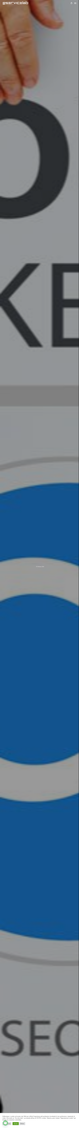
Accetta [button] (16, 1123)
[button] (75, 3)
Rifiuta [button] (22, 1123)
